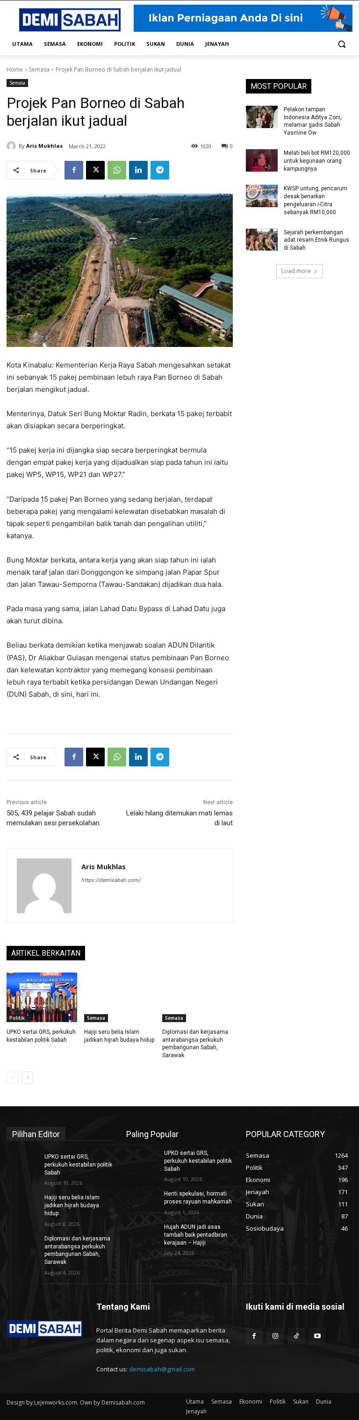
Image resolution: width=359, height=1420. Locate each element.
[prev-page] (12, 1078)
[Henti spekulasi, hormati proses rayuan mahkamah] (142, 1201)
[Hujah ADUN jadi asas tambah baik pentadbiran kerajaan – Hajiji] (142, 1234)
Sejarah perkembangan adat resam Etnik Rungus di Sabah (316, 240)
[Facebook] (74, 170)
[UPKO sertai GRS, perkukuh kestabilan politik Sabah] (42, 997)
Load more (296, 271)
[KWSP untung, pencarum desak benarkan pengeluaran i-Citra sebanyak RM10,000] (262, 196)
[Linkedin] (138, 170)
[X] (95, 170)
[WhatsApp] (117, 170)
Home (15, 69)
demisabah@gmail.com (162, 1369)
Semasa (39, 69)
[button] (341, 44)
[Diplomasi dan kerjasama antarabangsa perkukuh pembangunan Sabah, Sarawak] (197, 997)
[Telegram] (160, 170)
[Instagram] (275, 1336)
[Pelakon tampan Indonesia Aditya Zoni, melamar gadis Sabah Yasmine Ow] (262, 117)
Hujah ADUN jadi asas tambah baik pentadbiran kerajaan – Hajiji (195, 1235)
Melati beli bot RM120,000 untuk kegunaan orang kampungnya (317, 161)
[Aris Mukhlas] (13, 146)
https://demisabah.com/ (111, 880)
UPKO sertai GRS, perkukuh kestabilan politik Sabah (78, 1164)
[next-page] (27, 1078)
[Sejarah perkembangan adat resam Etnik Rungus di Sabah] (262, 240)
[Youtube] (317, 1336)
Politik (17, 1018)
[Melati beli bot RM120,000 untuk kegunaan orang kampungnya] (262, 160)
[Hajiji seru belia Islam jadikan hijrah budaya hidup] (119, 997)
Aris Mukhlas (44, 145)
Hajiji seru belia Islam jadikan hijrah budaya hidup (72, 1205)
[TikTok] (296, 1336)
